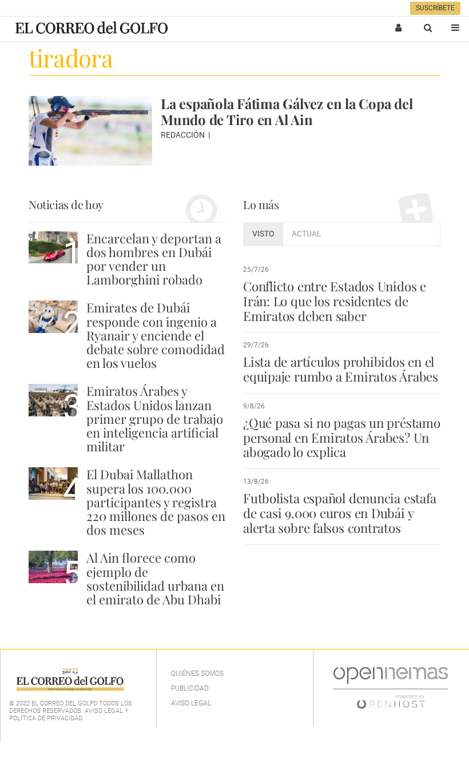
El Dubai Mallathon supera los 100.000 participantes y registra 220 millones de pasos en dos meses (155, 502)
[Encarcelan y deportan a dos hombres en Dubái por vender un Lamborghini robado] (53, 247)
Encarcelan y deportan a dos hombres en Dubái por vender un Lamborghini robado (153, 259)
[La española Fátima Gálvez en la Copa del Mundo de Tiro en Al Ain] (90, 131)
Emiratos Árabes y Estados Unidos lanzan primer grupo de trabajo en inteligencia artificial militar (154, 418)
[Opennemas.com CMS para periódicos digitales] (390, 688)
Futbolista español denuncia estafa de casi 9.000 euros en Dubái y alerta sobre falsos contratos (339, 513)
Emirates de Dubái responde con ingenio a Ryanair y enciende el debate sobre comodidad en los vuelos (155, 335)
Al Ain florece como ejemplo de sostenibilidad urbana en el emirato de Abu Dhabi (155, 578)
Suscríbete (435, 8)
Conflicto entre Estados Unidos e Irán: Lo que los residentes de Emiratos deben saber (334, 301)
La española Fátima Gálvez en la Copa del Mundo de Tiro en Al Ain (286, 111)
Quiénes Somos (197, 673)
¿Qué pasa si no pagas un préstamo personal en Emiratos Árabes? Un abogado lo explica (341, 437)
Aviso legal (191, 703)
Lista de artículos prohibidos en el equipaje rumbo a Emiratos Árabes (340, 369)
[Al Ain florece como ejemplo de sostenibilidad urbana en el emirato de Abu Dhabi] (53, 567)
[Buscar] (428, 27)
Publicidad (190, 688)
